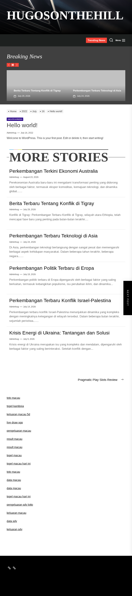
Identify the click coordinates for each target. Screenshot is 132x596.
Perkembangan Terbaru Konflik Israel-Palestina (60, 300)
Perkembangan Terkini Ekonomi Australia (53, 171)
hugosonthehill (65, 15)
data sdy (12, 521)
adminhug (11, 133)
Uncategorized (15, 119)
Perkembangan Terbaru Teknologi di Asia (93, 90)
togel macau (14, 455)
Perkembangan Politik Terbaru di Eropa (51, 268)
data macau (14, 488)
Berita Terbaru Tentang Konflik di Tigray (32, 90)
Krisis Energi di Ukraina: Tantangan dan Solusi (59, 332)
